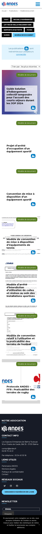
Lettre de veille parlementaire (17, 25)
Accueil (4, 11)
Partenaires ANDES (10, 466)
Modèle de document (24, 35)
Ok (11, 530)
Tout (6, 19)
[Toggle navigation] (37, 4)
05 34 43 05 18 (20, 455)
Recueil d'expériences (23, 19)
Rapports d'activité (13, 30)
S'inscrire (8, 514)
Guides (7, 35)
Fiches (29, 30)
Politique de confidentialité (13, 472)
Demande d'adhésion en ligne (19, 492)
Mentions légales (9, 469)
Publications (13, 11)
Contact (5, 474)
